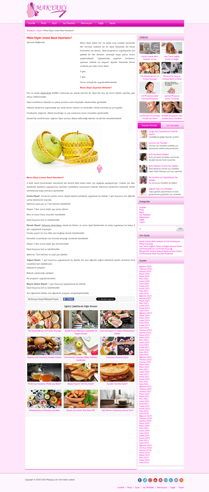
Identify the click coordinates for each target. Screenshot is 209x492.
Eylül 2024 (144, 310)
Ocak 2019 (144, 462)
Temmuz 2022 (145, 359)
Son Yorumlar (172, 125)
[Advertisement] (52, 64)
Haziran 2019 (145, 450)
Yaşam (112, 23)
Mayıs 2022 (144, 364)
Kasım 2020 (144, 408)
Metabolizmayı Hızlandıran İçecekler (44, 410)
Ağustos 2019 (145, 445)
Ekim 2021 (144, 381)
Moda (43, 23)
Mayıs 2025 (144, 301)
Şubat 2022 (144, 372)
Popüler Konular (149, 125)
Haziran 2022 (145, 362)
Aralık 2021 (144, 376)
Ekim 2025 (144, 291)
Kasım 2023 (144, 325)
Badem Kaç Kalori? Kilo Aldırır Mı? (81, 410)
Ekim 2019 (144, 440)
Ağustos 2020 (145, 416)
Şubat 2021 (144, 401)
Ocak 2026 (144, 283)
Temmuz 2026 (145, 269)
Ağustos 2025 (145, 296)
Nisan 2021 (144, 396)
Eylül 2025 (144, 293)
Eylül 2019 (144, 443)
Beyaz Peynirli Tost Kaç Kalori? (81, 384)
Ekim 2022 (144, 352)
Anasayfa (31, 30)
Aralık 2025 (144, 286)
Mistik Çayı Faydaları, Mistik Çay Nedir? (44, 384)
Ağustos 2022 (145, 357)
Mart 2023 (144, 340)
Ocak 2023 (144, 345)
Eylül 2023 (144, 327)
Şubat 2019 (144, 460)
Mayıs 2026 (144, 274)
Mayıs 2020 (144, 423)
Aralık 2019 (144, 435)
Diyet (54, 23)
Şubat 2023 (144, 342)
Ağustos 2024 (145, 313)
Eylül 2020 (144, 413)
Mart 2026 (144, 278)
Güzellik (31, 23)
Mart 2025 (144, 303)
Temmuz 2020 (145, 418)
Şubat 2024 (144, 320)
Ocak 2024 (144, 323)
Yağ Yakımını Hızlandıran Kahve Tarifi (117, 410)
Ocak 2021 (144, 403)
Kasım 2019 (144, 438)
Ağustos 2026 (145, 266)
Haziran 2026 (145, 271)
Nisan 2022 (144, 367)
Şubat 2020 (144, 430)
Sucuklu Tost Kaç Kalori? (117, 384)
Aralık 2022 (144, 347)
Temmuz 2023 (145, 330)
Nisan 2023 (144, 337)
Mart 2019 (144, 457)
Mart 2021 (144, 399)
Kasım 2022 (144, 350)
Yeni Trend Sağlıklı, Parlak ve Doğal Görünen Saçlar (160, 246)
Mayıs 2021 (144, 394)
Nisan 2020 (144, 425)
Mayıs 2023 (144, 335)
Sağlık (101, 23)
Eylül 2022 (144, 354)
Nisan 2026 (144, 276)
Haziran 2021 (145, 391)
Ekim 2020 (144, 411)
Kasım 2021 (144, 379)
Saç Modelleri (69, 23)
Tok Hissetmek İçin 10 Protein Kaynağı (44, 331)
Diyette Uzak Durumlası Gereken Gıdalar (44, 357)
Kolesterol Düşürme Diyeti (117, 357)
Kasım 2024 (144, 308)
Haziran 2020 (145, 421)
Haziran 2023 (145, 332)
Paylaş (68, 299)
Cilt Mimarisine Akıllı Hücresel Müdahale (156, 253)
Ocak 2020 (144, 433)
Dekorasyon (86, 23)
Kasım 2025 (144, 288)
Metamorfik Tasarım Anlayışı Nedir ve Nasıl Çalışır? (160, 251)
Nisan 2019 (144, 455)
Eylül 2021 (144, 384)
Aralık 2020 (144, 406)
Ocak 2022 (144, 374)
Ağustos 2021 (145, 386)
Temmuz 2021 (145, 389)
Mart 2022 (144, 369)
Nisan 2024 (144, 318)
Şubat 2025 (144, 305)
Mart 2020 (144, 428)
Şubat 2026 (144, 281)
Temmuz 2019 (145, 448)
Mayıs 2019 (144, 452)
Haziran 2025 (145, 298)
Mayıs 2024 (144, 315)
